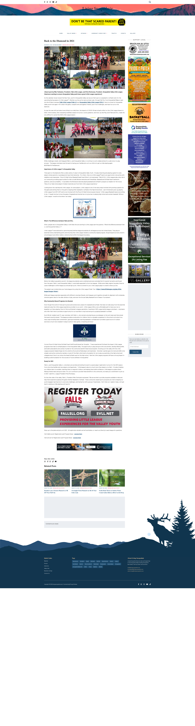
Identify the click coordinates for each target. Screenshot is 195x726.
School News (110, 564)
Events (123, 33)
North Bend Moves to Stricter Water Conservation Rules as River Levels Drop (111, 491)
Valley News (71, 33)
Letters (116, 561)
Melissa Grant (58, 44)
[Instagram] (50, 462)
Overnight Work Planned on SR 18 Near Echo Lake (84, 491)
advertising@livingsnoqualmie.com (136, 571)
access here (78, 434)
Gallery (133, 33)
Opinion (83, 33)
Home (61, 33)
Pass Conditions (88, 564)
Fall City (98, 561)
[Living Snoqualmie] (97, 9)
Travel (90, 566)
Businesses (75, 561)
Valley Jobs (46, 568)
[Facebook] (48, 462)
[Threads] (45, 462)
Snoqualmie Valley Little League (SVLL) (92, 102)
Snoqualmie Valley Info (68, 44)
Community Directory (99, 33)
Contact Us (47, 573)
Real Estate (96, 564)
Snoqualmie (117, 564)
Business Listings (48, 570)
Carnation (82, 561)
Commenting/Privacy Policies (70, 584)
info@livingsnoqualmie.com (134, 567)
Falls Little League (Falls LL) (68, 102)
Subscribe (136, 352)
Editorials (93, 561)
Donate (46, 563)
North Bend (75, 564)
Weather (46, 561)
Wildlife (100, 566)
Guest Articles (105, 561)
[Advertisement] (84, 507)
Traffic (114, 33)
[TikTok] (53, 462)
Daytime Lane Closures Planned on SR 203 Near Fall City (56, 491)
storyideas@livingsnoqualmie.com (135, 569)
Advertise (46, 566)
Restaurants (103, 564)
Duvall (87, 561)
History (111, 561)
